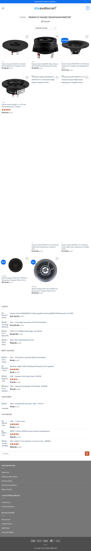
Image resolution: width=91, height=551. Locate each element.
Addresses (6, 528)
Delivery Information (10, 476)
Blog (45, 545)
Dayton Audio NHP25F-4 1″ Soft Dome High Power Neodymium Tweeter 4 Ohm (45, 247)
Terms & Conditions (9, 485)
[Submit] (87, 453)
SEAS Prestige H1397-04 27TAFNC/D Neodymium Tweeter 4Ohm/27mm (45, 290)
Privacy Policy (7, 481)
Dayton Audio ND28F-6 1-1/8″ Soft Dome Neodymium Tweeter (14, 106)
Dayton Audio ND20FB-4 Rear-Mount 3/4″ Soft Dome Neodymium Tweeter (45, 65)
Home (23, 17)
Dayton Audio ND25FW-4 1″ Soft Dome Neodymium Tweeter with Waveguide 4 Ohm (75, 66)
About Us (5, 472)
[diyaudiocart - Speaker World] (45, 8)
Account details (8, 532)
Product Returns (8, 506)
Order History (7, 524)
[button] (3, 8)
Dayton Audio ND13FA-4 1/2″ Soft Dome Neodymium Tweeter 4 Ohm (14, 65)
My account (6, 519)
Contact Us (6, 502)
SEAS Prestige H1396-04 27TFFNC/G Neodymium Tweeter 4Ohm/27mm (14, 279)
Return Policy (7, 489)
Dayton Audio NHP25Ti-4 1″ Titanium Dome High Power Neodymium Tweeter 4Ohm (75, 247)
